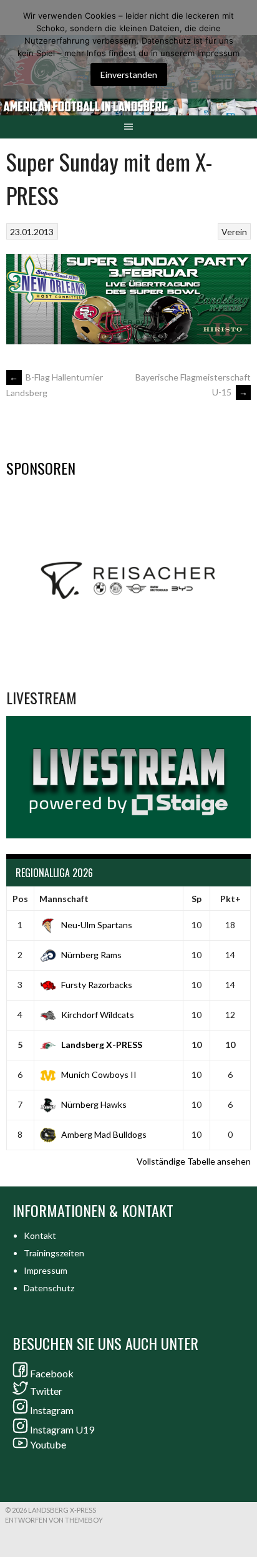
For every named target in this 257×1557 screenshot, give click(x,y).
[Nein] (241, 49)
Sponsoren (40, 468)
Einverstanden (128, 74)
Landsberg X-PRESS (101, 1044)
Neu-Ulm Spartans (96, 924)
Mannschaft (64, 898)
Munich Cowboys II (99, 1074)
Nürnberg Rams (91, 954)
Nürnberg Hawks (94, 1104)
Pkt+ (230, 898)
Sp (196, 898)
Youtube (48, 1444)
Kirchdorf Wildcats (97, 1014)
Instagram (52, 1410)
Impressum (45, 1270)
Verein (234, 231)
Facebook (52, 1373)
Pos (20, 898)
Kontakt (40, 1235)
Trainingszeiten (54, 1253)
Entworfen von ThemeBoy (54, 1520)
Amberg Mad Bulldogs (104, 1134)
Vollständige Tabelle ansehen (194, 1161)
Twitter (46, 1391)
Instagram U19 (62, 1429)
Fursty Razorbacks (96, 984)
